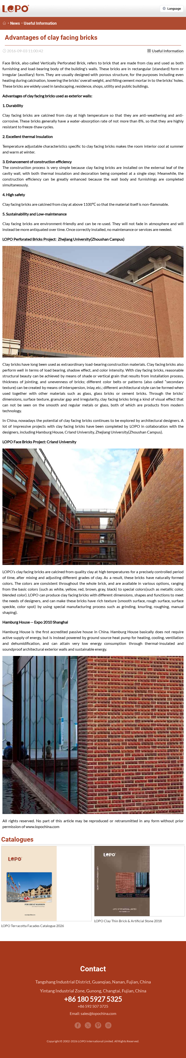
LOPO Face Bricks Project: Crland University (39, 441)
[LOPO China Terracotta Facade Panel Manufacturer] (4, 23)
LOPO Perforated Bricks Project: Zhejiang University (46, 239)
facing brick (43, 95)
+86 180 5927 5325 (93, 999)
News (15, 23)
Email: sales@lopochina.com (93, 1013)
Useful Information (40, 23)
